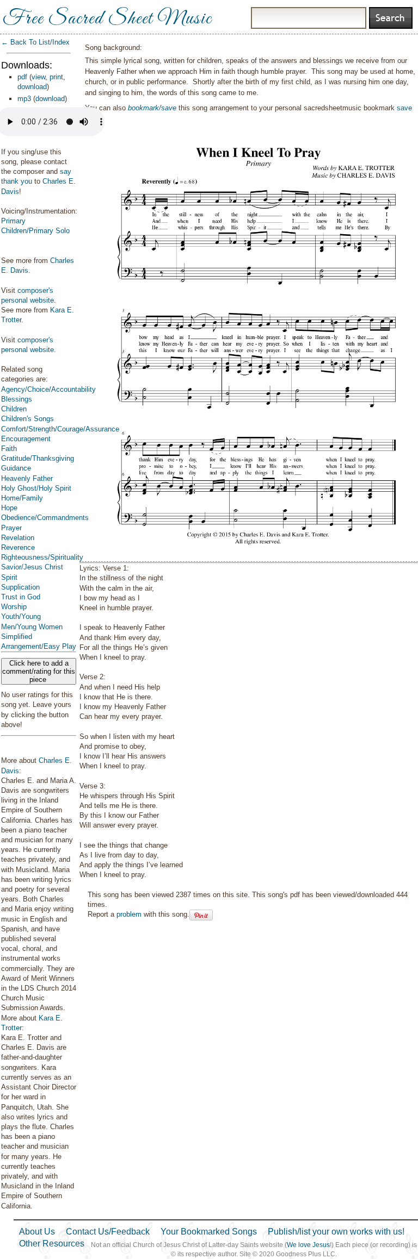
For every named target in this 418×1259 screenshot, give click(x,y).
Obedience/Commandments (45, 517)
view (38, 77)
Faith (9, 448)
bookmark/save (152, 108)
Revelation (17, 538)
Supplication (20, 587)
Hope (9, 508)
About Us (37, 1231)
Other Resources (51, 1243)
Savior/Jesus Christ (32, 567)
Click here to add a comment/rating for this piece (38, 671)
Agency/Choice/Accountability (48, 389)
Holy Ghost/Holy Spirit (36, 488)
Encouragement (26, 439)
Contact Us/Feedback (108, 1231)
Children (14, 409)
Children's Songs (27, 419)
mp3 (24, 99)
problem (129, 914)
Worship (14, 607)
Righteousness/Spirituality (42, 557)
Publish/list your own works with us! (336, 1231)
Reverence (18, 547)
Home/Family (22, 498)
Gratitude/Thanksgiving (37, 458)
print (56, 77)
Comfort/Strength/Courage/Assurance (60, 429)
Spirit (9, 577)
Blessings (16, 399)
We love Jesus (308, 1245)
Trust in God (20, 597)
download (32, 87)
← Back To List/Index (35, 42)
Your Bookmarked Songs (209, 1231)
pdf (22, 77)
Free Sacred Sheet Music (107, 19)
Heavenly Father (27, 478)
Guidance (16, 468)
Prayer (11, 528)
